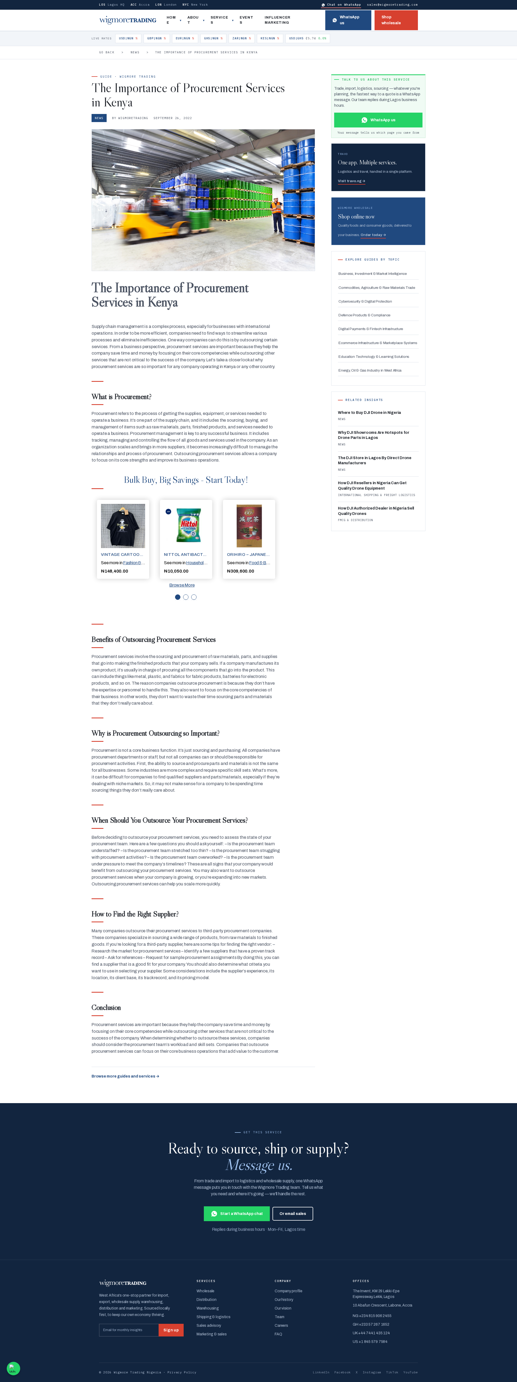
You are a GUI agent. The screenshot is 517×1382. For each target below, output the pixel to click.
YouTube (410, 1372)
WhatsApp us (349, 20)
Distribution (206, 1300)
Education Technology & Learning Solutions (373, 357)
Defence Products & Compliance (364, 315)
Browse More (181, 585)
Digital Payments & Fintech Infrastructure (370, 329)
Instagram (372, 1372)
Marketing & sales (211, 1334)
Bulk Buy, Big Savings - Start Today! (186, 479)
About (193, 20)
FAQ (278, 1334)
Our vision (283, 1308)
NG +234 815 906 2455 (372, 1316)
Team (279, 1317)
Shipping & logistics (213, 1317)
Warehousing (208, 1308)
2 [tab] (185, 597)
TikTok (392, 1372)
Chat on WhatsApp (344, 4)
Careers (281, 1326)
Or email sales (293, 1214)
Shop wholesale (391, 20)
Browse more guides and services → (125, 1076)
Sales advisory (209, 1326)
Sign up (171, 1330)
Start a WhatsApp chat (241, 1214)
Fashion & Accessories (144, 562)
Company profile (288, 1291)
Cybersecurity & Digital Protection (365, 301)
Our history (284, 1300)
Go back (106, 52)
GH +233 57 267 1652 (371, 1324)
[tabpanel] (123, 539)
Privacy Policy (182, 1372)
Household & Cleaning (206, 562)
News (135, 52)
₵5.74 (308, 38)
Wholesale (205, 1291)
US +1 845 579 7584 (370, 1342)
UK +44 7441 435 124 (371, 1333)
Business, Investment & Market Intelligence (372, 274)
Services (219, 20)
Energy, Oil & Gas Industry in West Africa (369, 370)
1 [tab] (177, 597)
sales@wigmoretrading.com (392, 4)
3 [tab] (194, 597)
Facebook (342, 1372)
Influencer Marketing (278, 20)
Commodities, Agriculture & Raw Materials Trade (376, 288)
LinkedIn (321, 1372)
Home (171, 20)
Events (246, 20)
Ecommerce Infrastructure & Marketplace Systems (377, 343)
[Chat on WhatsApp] (13, 1368)
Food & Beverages (266, 562)
